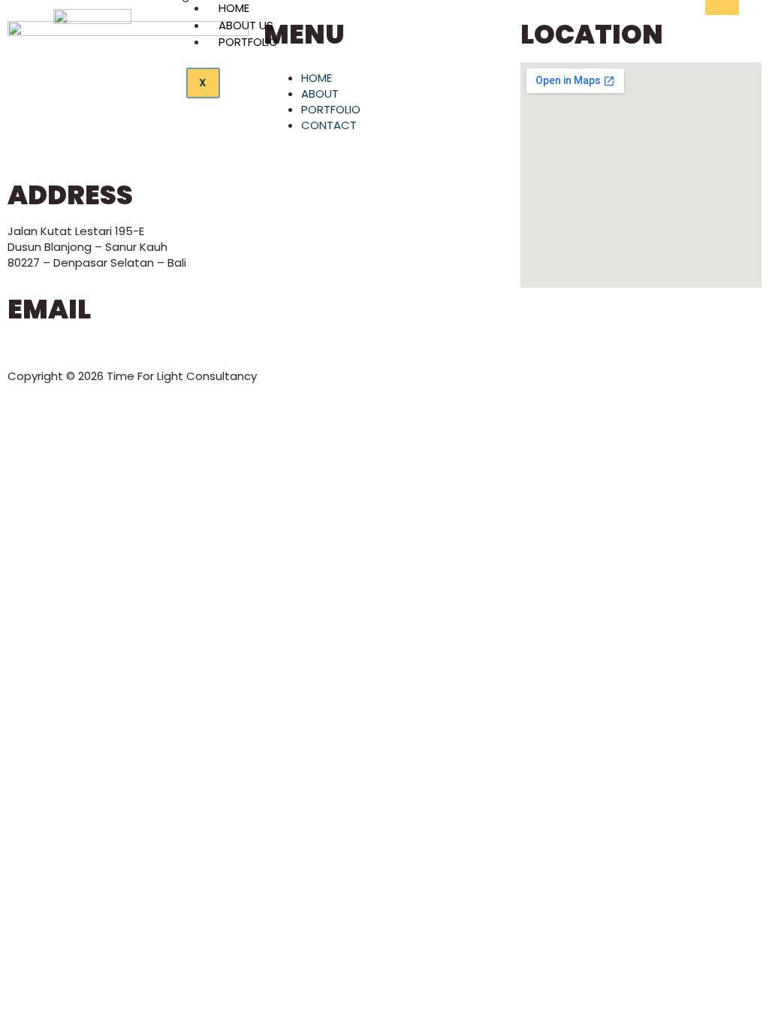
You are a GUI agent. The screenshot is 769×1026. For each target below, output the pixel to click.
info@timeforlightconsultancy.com (105, 345)
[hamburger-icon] (722, 7)
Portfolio (248, 42)
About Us (246, 25)
